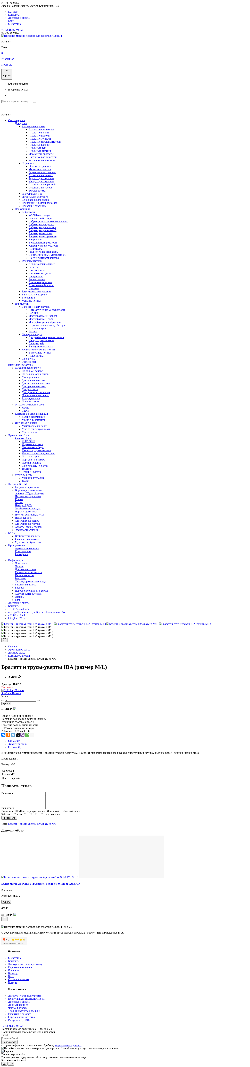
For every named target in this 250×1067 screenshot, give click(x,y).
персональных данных (68, 1045)
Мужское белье (23, 474)
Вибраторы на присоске (42, 236)
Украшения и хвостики (42, 160)
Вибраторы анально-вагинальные (48, 221)
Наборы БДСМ (23, 505)
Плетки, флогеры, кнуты (29, 514)
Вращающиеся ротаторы (43, 242)
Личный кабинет (18, 1004)
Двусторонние (37, 270)
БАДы (11, 532)
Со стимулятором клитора (44, 257)
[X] (18, 735)
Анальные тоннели (40, 138)
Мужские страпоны (40, 169)
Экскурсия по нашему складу (25, 964)
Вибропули (35, 239)
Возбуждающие (31, 398)
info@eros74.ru (16, 618)
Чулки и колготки (32, 471)
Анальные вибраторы (41, 129)
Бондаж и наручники (27, 487)
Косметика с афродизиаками (31, 413)
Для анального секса (34, 380)
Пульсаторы (36, 248)
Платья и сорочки (32, 456)
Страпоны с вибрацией (42, 184)
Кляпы (19, 499)
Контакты (14, 14)
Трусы (25, 481)
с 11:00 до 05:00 (17, 615)
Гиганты (33, 267)
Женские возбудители (27, 539)
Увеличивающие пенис (35, 395)
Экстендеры (29, 361)
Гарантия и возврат (26, 584)
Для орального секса (34, 386)
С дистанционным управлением (47, 254)
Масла (25, 407)
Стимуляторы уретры (27, 523)
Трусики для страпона (41, 178)
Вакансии (20, 578)
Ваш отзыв (7, 808)
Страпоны (28, 163)
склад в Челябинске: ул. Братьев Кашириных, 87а (36, 612)
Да (4, 1064)
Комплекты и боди (33, 447)
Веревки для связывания (29, 490)
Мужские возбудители (28, 542)
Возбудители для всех (27, 536)
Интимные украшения (28, 496)
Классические (23, 551)
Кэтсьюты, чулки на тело (36, 450)
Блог (11, 20)
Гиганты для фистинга (35, 196)
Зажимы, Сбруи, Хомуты (29, 493)
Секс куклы (28, 358)
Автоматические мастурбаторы (47, 309)
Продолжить (9, 818)
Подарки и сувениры (34, 205)
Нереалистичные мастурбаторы (47, 325)
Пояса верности (24, 517)
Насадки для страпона (41, 181)
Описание (14, 740)
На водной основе (32, 370)
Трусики (27, 468)
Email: (4, 1035)
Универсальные (31, 377)
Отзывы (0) (14, 747)
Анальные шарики (39, 144)
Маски (19, 502)
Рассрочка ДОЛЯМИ (20, 1020)
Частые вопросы (24, 575)
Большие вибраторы (40, 218)
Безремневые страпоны (42, 172)
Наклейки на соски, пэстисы (38, 453)
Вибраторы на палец (41, 233)
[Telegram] (13, 735)
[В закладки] (4, 640)
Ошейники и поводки (27, 508)
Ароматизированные (27, 548)
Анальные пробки (39, 135)
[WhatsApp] (27, 735)
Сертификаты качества (28, 593)
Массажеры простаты (41, 153)
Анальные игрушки (33, 126)
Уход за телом (30, 432)
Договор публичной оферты (31, 590)
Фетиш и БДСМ (17, 484)
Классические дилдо (40, 273)
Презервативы (16, 545)
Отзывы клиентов (18, 979)
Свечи (25, 410)
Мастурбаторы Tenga (41, 319)
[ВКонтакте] (3, 735)
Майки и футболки (33, 477)
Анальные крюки (39, 132)
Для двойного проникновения (46, 337)
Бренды (12, 982)
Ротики (33, 331)
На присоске (36, 276)
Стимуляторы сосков (27, 520)
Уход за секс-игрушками (36, 429)
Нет (11, 1064)
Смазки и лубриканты (28, 367)
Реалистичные (37, 279)
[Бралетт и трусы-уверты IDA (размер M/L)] (27, 623)
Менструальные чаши (34, 425)
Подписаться (9, 1042)
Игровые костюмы (32, 444)
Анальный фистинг (40, 150)
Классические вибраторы (43, 245)
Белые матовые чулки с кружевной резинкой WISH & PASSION (40, 883)
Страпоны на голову (40, 187)
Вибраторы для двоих (41, 224)
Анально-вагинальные (42, 264)
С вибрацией (36, 343)
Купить (6, 703)
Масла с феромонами (34, 419)
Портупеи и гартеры (34, 459)
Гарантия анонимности (28, 572)
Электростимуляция (26, 529)
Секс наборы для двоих (35, 199)
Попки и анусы (37, 328)
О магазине (14, 23)
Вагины (33, 312)
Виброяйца (28, 297)
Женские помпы (31, 300)
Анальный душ (37, 147)
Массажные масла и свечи (30, 404)
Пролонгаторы (30, 401)
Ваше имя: (7, 793)
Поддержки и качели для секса (39, 202)
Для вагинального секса (36, 383)
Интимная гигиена (26, 422)
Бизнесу (19, 587)
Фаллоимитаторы (32, 260)
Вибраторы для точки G (42, 230)
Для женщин (22, 208)
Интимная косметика (20, 364)
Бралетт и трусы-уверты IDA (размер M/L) (32, 823)
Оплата (19, 566)
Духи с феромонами (33, 416)
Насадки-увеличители (41, 340)
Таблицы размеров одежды (30, 581)
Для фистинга (30, 389)
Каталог (13, 11)
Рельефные (21, 554)
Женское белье (23, 438)
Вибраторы (28, 212)
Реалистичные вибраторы (44, 251)
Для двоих (21, 123)
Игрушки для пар (32, 193)
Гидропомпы (36, 355)
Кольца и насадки (32, 334)
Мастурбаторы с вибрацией (45, 322)
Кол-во (5, 696)
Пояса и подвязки (32, 462)
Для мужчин (22, 303)
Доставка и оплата (19, 17)
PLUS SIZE (28, 441)
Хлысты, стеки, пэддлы (28, 526)
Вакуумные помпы (40, 352)
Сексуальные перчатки (35, 465)
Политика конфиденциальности (26, 998)
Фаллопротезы (37, 190)
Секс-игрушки (16, 120)
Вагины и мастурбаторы (36, 306)
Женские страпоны (40, 166)
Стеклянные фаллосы (41, 285)
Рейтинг (6, 814)
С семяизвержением (40, 282)
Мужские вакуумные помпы (38, 349)
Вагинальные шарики (34, 294)
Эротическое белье (19, 435)
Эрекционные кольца (41, 346)
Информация (15, 560)
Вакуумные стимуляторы (36, 291)
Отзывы (19, 596)
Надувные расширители (43, 157)
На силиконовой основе (36, 374)
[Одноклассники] (8, 735)
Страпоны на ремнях (41, 175)
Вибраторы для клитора (42, 227)
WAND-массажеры (40, 215)
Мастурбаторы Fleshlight (43, 315)
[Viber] (22, 735)
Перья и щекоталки (26, 511)
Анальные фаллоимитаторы (45, 141)
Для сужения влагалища (36, 392)
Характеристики (17, 744)
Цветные (34, 288)
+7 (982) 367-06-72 (12, 29)
